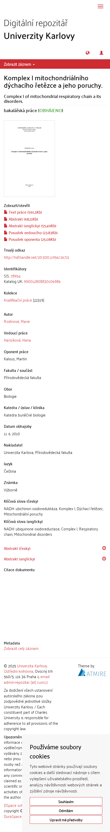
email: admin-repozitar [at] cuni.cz (27, 679)
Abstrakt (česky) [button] (17, 548)
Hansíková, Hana (17, 339)
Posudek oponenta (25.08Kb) (32, 239)
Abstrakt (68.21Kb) (23, 218)
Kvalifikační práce (18, 299)
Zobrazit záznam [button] (18, 63)
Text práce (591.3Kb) (25, 211)
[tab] (55, 278)
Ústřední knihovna (18, 671)
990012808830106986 (42, 281)
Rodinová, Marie (17, 321)
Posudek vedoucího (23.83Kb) (33, 232)
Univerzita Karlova (32, 665)
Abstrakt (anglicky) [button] (19, 558)
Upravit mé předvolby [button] (66, 819)
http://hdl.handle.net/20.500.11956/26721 (36, 257)
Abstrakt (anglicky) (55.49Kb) (32, 225)
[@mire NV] (92, 671)
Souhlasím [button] (66, 801)
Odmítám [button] (66, 810)
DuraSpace (13, 816)
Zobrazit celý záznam (21, 648)
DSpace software (18, 805)
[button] (87, 52)
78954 (15, 275)
